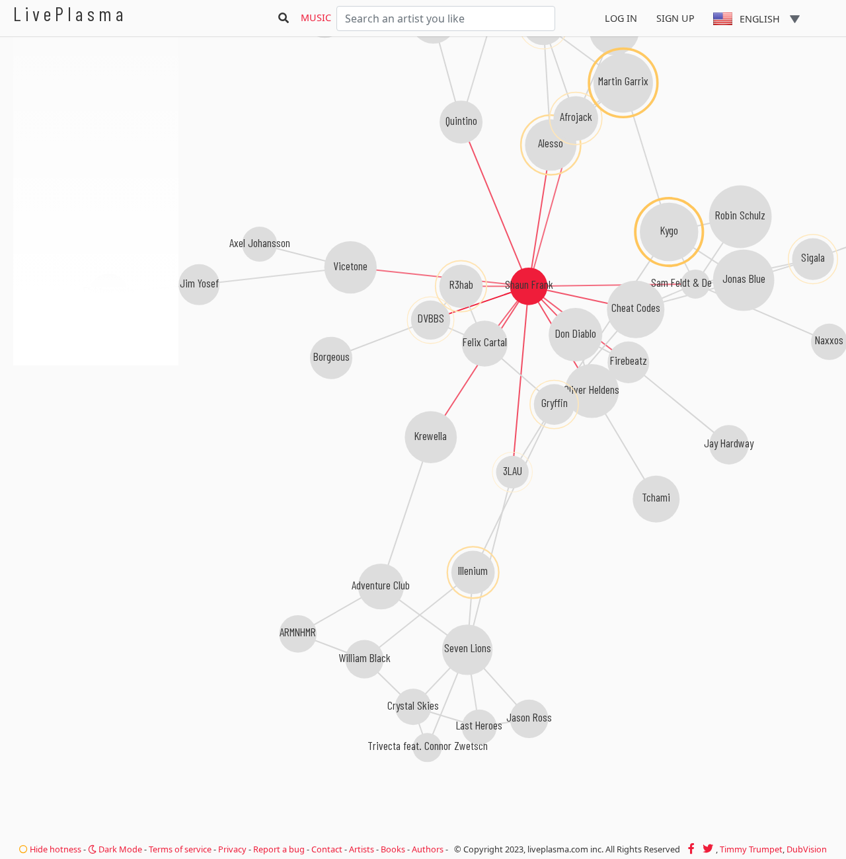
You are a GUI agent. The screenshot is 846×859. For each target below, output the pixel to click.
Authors (427, 849)
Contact (326, 849)
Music (316, 17)
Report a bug (279, 849)
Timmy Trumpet (751, 849)
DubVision (807, 849)
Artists (361, 849)
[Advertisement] (95, 436)
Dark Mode (119, 849)
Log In (621, 18)
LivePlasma (70, 13)
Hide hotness (54, 849)
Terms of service (180, 849)
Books (393, 849)
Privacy (232, 849)
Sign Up (675, 18)
